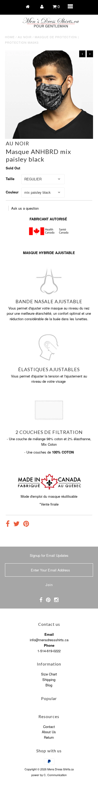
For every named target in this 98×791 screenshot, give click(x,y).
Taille (10, 178)
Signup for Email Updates (49, 555)
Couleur (12, 192)
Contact (49, 726)
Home (10, 37)
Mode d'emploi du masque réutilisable (49, 496)
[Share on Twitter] (16, 524)
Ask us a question (25, 208)
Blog (48, 685)
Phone (49, 645)
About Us (49, 731)
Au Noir (25, 37)
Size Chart (49, 674)
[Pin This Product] (26, 524)
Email (49, 634)
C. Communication (55, 775)
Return (49, 737)
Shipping (48, 679)
